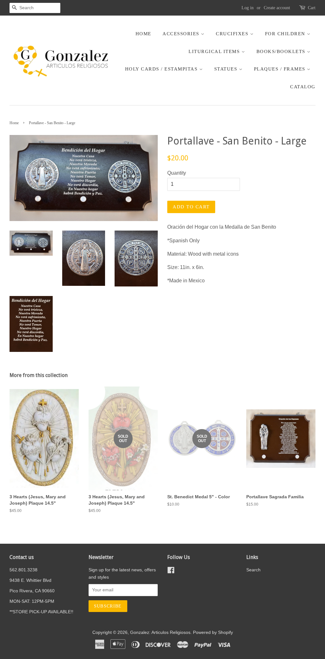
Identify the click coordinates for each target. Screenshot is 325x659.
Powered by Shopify (213, 632)
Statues (226, 68)
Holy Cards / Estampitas (162, 68)
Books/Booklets (281, 51)
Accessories (181, 33)
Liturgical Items (215, 51)
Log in (248, 7)
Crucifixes (233, 33)
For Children (286, 33)
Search (253, 570)
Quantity (176, 173)
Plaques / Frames (280, 68)
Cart (311, 7)
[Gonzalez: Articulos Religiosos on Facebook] (171, 571)
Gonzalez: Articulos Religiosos (160, 632)
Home (143, 33)
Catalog (302, 86)
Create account (277, 7)
